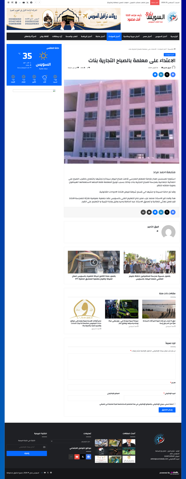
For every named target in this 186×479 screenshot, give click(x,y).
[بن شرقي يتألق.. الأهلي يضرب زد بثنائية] (115, 451)
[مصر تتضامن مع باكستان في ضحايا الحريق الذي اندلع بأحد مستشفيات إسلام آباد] (101, 459)
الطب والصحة (71, 36)
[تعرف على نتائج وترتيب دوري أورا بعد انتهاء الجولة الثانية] (128, 451)
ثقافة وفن (44, 36)
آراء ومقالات (57, 36)
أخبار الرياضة (86, 36)
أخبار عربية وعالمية (131, 36)
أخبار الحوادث (114, 36)
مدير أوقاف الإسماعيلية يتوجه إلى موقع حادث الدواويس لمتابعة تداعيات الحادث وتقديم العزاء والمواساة (85, 323)
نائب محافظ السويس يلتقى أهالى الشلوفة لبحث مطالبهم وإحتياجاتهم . (124, 2)
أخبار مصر (147, 36)
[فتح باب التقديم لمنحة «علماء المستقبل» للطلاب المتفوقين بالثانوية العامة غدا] (128, 459)
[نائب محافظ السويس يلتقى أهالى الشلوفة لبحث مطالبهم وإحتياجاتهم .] (101, 442)
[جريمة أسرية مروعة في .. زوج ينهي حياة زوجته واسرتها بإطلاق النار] (121, 309)
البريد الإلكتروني (169, 393)
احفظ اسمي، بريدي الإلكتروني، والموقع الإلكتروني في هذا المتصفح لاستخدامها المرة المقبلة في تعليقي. (136, 404)
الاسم (172, 382)
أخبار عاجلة (100, 36)
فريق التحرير (167, 67)
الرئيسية (174, 36)
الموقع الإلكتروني (113, 393)
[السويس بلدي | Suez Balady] (151, 17)
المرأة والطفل (30, 36)
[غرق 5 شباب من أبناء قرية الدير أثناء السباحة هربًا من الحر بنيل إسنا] (159, 309)
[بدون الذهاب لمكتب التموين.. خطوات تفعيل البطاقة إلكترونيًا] (115, 442)
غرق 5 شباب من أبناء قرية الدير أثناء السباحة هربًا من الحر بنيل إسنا (159, 322)
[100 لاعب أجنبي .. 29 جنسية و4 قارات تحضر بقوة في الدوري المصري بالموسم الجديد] (101, 451)
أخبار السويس (161, 36)
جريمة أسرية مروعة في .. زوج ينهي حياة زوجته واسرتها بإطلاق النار (123, 322)
